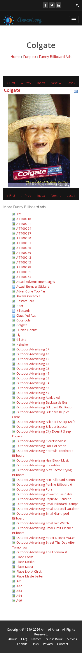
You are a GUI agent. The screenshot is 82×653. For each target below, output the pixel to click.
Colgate (12, 90)
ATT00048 (23, 267)
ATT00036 (23, 248)
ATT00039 (23, 253)
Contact (62, 644)
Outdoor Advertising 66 (32, 388)
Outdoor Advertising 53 (32, 378)
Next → (56, 83)
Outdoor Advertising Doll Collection (41, 446)
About (12, 639)
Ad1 (19, 581)
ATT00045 (23, 262)
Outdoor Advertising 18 (32, 364)
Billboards (23, 310)
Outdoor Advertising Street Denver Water (45, 538)
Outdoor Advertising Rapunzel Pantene (43, 499)
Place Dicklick (25, 562)
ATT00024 (23, 228)
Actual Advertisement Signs (35, 282)
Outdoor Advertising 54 (32, 383)
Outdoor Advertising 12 (32, 359)
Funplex (29, 56)
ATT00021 (23, 224)
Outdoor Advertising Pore (34, 489)
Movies (72, 639)
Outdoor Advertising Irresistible (38, 465)
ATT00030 (23, 238)
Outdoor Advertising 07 (32, 349)
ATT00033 (23, 243)
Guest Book (54, 639)
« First (11, 83)
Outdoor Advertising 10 (32, 354)
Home (15, 56)
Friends (22, 644)
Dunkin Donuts (27, 330)
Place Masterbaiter (29, 576)
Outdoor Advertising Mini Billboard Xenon (45, 480)
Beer (19, 306)
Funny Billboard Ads (55, 56)
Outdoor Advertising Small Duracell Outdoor (47, 509)
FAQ (24, 639)
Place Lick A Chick (29, 571)
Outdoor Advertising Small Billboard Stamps (47, 504)
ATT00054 (23, 277)
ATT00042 (23, 257)
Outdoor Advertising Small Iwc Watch (42, 523)
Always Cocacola (28, 296)
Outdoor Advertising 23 (32, 368)
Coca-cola (23, 320)
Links (35, 644)
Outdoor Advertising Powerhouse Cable (44, 494)
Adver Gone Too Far (30, 291)
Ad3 (19, 591)
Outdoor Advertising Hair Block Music (42, 460)
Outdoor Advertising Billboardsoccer (42, 426)
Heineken (23, 344)
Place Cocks (24, 557)
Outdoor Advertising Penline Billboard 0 (44, 484)
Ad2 (19, 586)
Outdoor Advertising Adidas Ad (38, 397)
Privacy (48, 644)
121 (19, 214)
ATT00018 (23, 219)
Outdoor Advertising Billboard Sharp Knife (45, 422)
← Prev (26, 83)
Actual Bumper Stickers (32, 286)
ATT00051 (23, 272)
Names (36, 639)
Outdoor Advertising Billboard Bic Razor (44, 407)
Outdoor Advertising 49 (32, 373)
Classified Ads (26, 315)
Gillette (21, 339)
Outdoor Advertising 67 (32, 393)
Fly (18, 335)
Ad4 (19, 595)
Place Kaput (24, 567)
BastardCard (25, 301)
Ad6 (19, 600)
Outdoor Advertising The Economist (41, 552)
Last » (71, 83)
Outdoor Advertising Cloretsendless (41, 441)
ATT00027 (23, 233)
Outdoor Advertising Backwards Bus (42, 402)
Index (41, 83)
